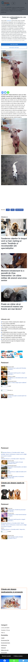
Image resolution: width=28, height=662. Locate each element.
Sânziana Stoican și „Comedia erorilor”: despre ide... (13, 458)
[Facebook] (2, 92)
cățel (12, 209)
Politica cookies (18, 656)
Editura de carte (4, 650)
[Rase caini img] (11, 499)
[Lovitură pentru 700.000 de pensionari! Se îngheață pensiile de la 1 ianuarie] (4, 510)
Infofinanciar (4, 645)
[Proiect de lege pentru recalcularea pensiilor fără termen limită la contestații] (4, 477)
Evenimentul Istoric (5, 642)
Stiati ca (3, 632)
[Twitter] (5, 92)
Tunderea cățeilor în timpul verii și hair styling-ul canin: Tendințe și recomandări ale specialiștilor (14, 243)
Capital (2, 638)
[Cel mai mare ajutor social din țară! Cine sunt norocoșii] (4, 396)
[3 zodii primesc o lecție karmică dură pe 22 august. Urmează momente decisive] (4, 515)
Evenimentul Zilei (5, 640)
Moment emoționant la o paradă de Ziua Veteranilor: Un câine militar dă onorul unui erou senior (14, 276)
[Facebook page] (12, 357)
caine (8, 209)
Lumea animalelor (5, 627)
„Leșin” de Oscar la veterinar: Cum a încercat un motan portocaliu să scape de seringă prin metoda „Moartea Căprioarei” (13, 341)
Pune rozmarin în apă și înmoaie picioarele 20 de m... (15, 462)
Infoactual (3, 647)
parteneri (9, 20)
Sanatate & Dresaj (5, 630)
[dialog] (14, 32)
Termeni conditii (6, 656)
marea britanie (19, 209)
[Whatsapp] (8, 92)
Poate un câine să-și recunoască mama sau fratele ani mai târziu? (12, 306)
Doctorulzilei (4, 652)
